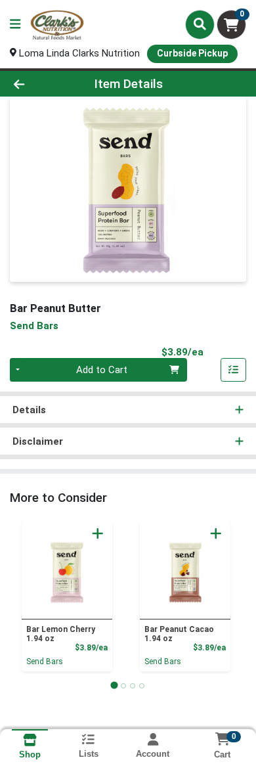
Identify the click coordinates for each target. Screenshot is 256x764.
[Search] (200, 24)
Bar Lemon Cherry (60, 634)
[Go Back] (39, 84)
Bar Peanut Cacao (179, 634)
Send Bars (44, 661)
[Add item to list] (234, 370)
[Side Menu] (15, 24)
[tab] (113, 685)
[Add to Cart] (98, 533)
